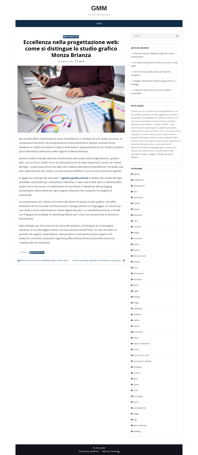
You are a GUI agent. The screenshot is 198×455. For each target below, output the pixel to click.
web (135, 419)
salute (136, 337)
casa (135, 221)
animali (136, 174)
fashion (136, 250)
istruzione (137, 279)
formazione (138, 273)
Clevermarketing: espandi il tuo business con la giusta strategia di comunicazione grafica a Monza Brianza (98, 260)
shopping (137, 367)
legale (135, 291)
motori (136, 320)
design (136, 232)
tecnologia (138, 396)
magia (136, 302)
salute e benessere (141, 343)
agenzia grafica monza (74, 178)
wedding (137, 431)
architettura (138, 180)
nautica (136, 326)
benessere (137, 215)
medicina (137, 314)
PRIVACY (134, 157)
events (136, 244)
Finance (136, 261)
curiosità (137, 226)
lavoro (136, 285)
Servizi (136, 349)
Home (99, 23)
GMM (99, 8)
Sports (136, 384)
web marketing (71, 37)
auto (135, 191)
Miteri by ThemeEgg (111, 451)
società (136, 373)
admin (81, 61)
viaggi (135, 413)
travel (135, 402)
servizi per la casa (141, 355)
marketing (137, 308)
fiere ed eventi (139, 256)
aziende (136, 203)
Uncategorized (139, 408)
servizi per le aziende (142, 361)
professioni (138, 332)
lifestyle (136, 296)
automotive (138, 197)
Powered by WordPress (89, 451)
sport (135, 378)
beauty (136, 209)
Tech (135, 390)
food (135, 267)
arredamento (139, 185)
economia (137, 238)
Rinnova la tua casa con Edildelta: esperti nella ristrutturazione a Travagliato (45, 260)
